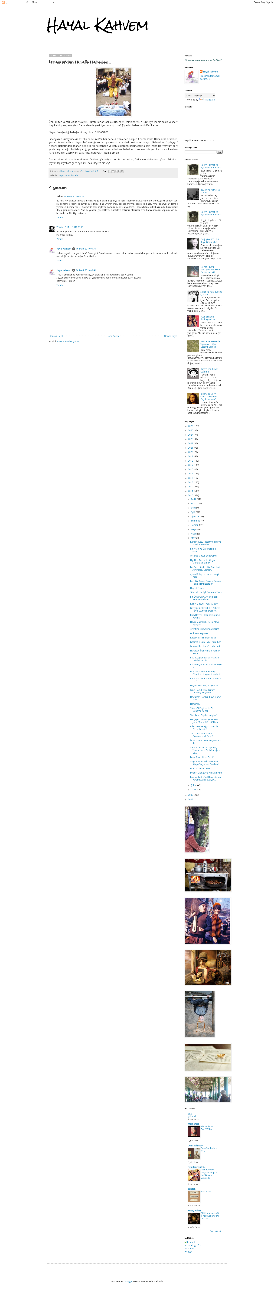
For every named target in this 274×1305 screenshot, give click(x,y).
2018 (191, 460)
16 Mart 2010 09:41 (86, 270)
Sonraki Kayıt (56, 335)
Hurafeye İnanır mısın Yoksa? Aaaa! (205, 652)
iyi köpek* (193, 1116)
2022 (191, 443)
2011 (191, 490)
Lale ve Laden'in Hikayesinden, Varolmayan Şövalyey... (205, 778)
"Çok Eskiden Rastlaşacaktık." (208, 318)
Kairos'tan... (206, 1191)
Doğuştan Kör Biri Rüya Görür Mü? (209, 240)
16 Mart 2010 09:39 (86, 248)
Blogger (128, 1281)
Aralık (194, 499)
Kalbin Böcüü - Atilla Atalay (204, 603)
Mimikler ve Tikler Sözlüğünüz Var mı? (205, 616)
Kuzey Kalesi (194, 1210)
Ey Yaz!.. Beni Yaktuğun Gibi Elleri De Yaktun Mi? (210, 269)
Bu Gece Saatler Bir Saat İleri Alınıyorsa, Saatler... (205, 568)
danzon (192, 1188)
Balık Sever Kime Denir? (202, 757)
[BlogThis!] (113, 171)
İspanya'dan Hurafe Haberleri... (205, 646)
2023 (191, 438)
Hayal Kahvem (98, 25)
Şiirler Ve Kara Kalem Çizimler (211, 293)
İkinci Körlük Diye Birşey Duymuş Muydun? (202, 691)
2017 (191, 464)
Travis (59, 227)
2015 (191, 473)
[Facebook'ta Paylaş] (119, 171)
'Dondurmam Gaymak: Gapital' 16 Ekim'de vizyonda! (209, 1173)
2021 (191, 447)
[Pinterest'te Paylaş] (122, 171)
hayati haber (64, 175)
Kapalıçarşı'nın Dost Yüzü (203, 637)
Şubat (194, 785)
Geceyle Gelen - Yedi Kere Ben (205, 641)
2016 (191, 469)
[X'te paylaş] (116, 171)
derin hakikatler (195, 1145)
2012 (191, 486)
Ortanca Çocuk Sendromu (203, 555)
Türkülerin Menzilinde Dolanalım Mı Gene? (201, 735)
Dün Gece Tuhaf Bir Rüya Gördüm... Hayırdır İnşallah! (205, 673)
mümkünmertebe (197, 1167)
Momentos (193, 1123)
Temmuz (196, 520)
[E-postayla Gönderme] (104, 171)
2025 (191, 430)
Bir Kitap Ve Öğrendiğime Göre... (203, 550)
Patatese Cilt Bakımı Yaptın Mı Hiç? (205, 680)
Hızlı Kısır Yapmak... (199, 633)
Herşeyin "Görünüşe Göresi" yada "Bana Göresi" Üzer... (204, 721)
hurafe (74, 175)
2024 (191, 434)
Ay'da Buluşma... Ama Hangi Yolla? (204, 575)
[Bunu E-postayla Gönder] (110, 171)
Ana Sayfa (113, 335)
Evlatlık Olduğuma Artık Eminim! (206, 772)
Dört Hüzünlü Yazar (200, 768)
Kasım (194, 503)
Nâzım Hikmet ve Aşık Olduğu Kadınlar (210, 166)
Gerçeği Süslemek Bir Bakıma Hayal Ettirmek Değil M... (205, 609)
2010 (191, 495)
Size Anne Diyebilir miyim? (203, 715)
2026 (191, 425)
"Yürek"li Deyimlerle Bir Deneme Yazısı (202, 709)
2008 (191, 799)
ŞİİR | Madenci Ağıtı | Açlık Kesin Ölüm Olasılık (210, 1216)
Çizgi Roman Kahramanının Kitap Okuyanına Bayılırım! (204, 763)
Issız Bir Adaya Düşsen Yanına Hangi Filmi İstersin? (205, 582)
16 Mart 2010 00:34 (74, 196)
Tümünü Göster (216, 1231)
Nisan (194, 533)
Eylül (193, 512)
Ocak (194, 789)
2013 (191, 482)
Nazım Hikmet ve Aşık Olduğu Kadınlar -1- (210, 214)
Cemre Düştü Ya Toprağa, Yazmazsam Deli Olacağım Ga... (205, 750)
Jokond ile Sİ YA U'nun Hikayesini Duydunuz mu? (208, 396)
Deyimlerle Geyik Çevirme (209, 370)
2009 (191, 794)
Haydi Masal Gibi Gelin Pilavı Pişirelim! (204, 623)
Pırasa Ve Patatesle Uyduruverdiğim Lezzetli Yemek (210, 344)
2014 (191, 477)
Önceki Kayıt (170, 335)
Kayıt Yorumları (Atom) (68, 341)
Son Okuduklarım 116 (209, 1149)
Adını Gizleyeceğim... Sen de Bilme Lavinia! (204, 728)
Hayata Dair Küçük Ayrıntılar (204, 685)
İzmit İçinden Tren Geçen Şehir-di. (206, 742)
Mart (193, 537)
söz (190, 1113)
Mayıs (194, 529)
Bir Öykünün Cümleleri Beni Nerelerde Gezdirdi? (204, 598)
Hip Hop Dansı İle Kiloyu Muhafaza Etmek (202, 561)
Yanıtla (59, 217)
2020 (191, 451)
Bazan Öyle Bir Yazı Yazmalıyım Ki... (206, 666)
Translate (210, 99)
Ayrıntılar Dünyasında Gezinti (204, 628)
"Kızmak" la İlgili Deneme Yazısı (206, 592)
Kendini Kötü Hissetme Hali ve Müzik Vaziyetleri (205, 543)
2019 (191, 456)
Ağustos (195, 516)
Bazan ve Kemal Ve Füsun (210, 191)
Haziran (195, 524)
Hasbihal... (195, 703)
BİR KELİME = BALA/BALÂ (207, 1127)
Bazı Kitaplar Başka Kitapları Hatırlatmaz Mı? (204, 659)
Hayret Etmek (197, 587)
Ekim (193, 507)
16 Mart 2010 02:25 (74, 227)
